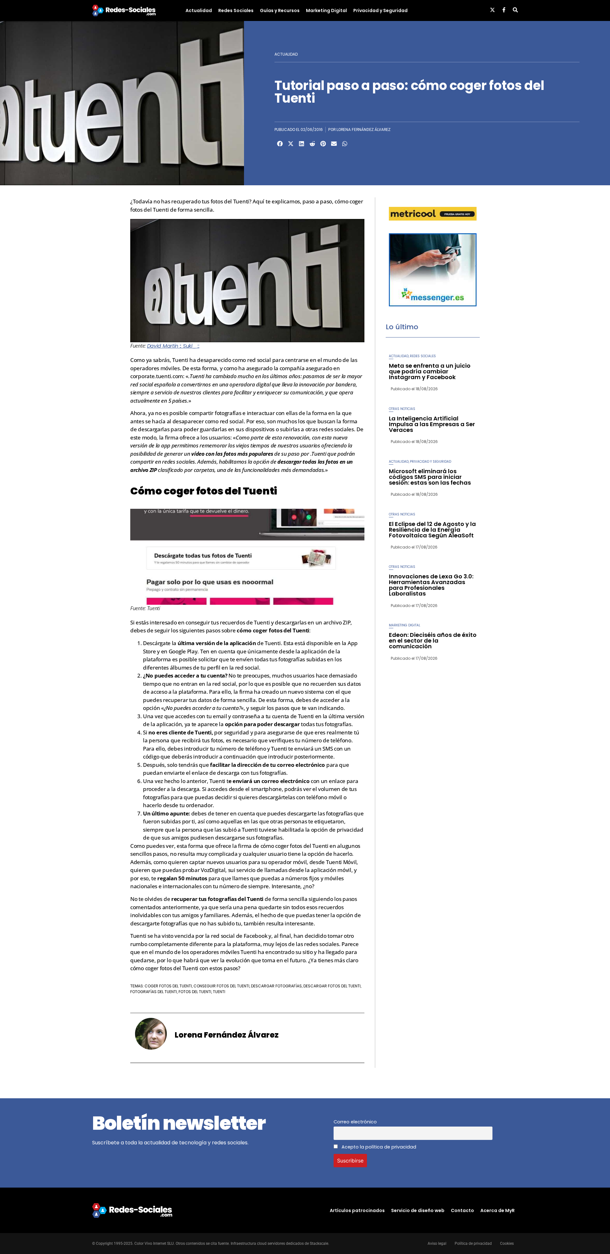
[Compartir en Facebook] (279, 143)
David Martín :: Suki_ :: (173, 346)
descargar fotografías (276, 986)
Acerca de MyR (497, 1210)
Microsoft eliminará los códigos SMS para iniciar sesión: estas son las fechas (430, 477)
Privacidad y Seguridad (380, 10)
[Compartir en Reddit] (312, 143)
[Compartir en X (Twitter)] (290, 143)
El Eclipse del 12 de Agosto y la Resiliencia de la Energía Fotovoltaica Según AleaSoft (432, 529)
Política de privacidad (473, 1243)
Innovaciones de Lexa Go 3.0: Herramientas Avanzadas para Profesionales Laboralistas (431, 584)
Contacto (462, 1210)
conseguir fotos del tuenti (221, 986)
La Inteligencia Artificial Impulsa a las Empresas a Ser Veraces (432, 424)
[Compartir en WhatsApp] (344, 143)
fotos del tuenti (195, 991)
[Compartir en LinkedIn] (301, 143)
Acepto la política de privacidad (378, 1147)
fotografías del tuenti (153, 991)
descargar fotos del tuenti (332, 986)
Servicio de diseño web (417, 1210)
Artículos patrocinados (357, 1210)
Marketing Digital (326, 10)
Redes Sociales (236, 10)
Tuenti (219, 991)
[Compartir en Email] (334, 143)
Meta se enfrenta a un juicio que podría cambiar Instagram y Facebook (430, 371)
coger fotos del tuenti (168, 986)
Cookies (507, 1243)
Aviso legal (437, 1243)
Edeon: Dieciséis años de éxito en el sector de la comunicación (433, 640)
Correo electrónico (355, 1122)
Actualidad (199, 10)
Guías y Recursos (280, 10)
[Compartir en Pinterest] (323, 143)
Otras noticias (402, 408)
